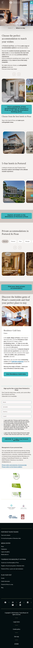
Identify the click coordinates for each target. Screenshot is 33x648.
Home (10, 28)
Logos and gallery (5, 551)
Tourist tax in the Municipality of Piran (10, 562)
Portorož (13, 241)
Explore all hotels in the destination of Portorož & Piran (16, 215)
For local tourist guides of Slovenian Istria (11, 538)
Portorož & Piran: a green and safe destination (12, 568)
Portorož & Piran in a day (7, 584)
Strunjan (27, 241)
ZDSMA (16, 644)
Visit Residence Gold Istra (16, 374)
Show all (5, 241)
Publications (4, 549)
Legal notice (16, 622)
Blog (2, 587)
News (2, 546)
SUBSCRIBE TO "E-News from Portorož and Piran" (16, 439)
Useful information (5, 581)
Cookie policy (16, 629)
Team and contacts (5, 535)
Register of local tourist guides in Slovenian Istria (12, 565)
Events (2, 578)
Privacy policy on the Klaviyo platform (12, 467)
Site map (16, 636)
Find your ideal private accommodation (16, 287)
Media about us (5, 554)
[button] (31, 2)
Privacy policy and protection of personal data (14, 465)
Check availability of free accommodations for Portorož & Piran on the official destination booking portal (16, 109)
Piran (20, 241)
